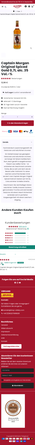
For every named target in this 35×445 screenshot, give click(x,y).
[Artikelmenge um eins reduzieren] (3, 117)
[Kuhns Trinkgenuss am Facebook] (15, 283)
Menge (3, 113)
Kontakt (4, 341)
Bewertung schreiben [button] (17, 247)
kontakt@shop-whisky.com (13, 310)
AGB (2, 338)
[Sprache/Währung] (29, 6)
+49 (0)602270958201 (11, 313)
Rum (18, 11)
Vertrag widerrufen (11, 346)
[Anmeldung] (25, 6)
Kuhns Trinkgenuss (22, 436)
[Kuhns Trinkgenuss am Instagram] (17, 283)
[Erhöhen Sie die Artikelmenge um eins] (32, 117)
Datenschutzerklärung (9, 335)
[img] (4, 260)
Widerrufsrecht (7, 328)
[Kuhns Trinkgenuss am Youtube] (20, 283)
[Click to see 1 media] (3, 55)
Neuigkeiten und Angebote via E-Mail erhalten (17, 380)
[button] (6, 78)
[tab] (17, 142)
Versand (4, 325)
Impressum (5, 331)
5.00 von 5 (22, 226)
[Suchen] (5, 6)
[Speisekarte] (2, 6)
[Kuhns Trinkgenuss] (14, 11)
